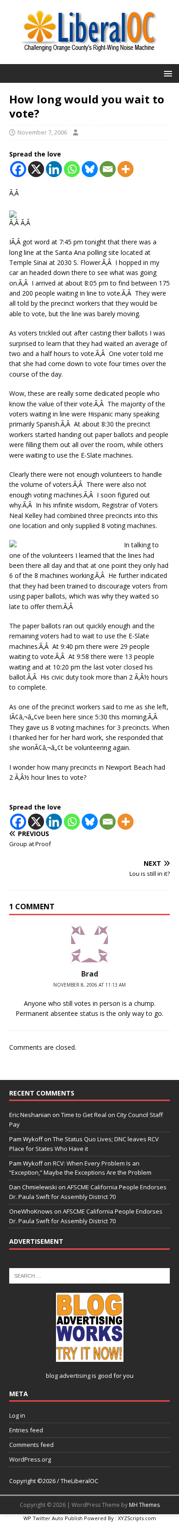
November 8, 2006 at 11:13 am (89, 985)
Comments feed (31, 1445)
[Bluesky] (90, 169)
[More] (125, 169)
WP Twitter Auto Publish (53, 1518)
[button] (166, 73)
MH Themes (144, 1505)
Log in (17, 1415)
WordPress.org (30, 1459)
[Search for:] (89, 1275)
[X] (36, 169)
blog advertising (68, 1375)
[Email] (108, 169)
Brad (89, 974)
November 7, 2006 (42, 132)
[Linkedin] (54, 169)
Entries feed (26, 1430)
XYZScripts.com (137, 1518)
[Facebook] (18, 169)
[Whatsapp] (72, 169)
